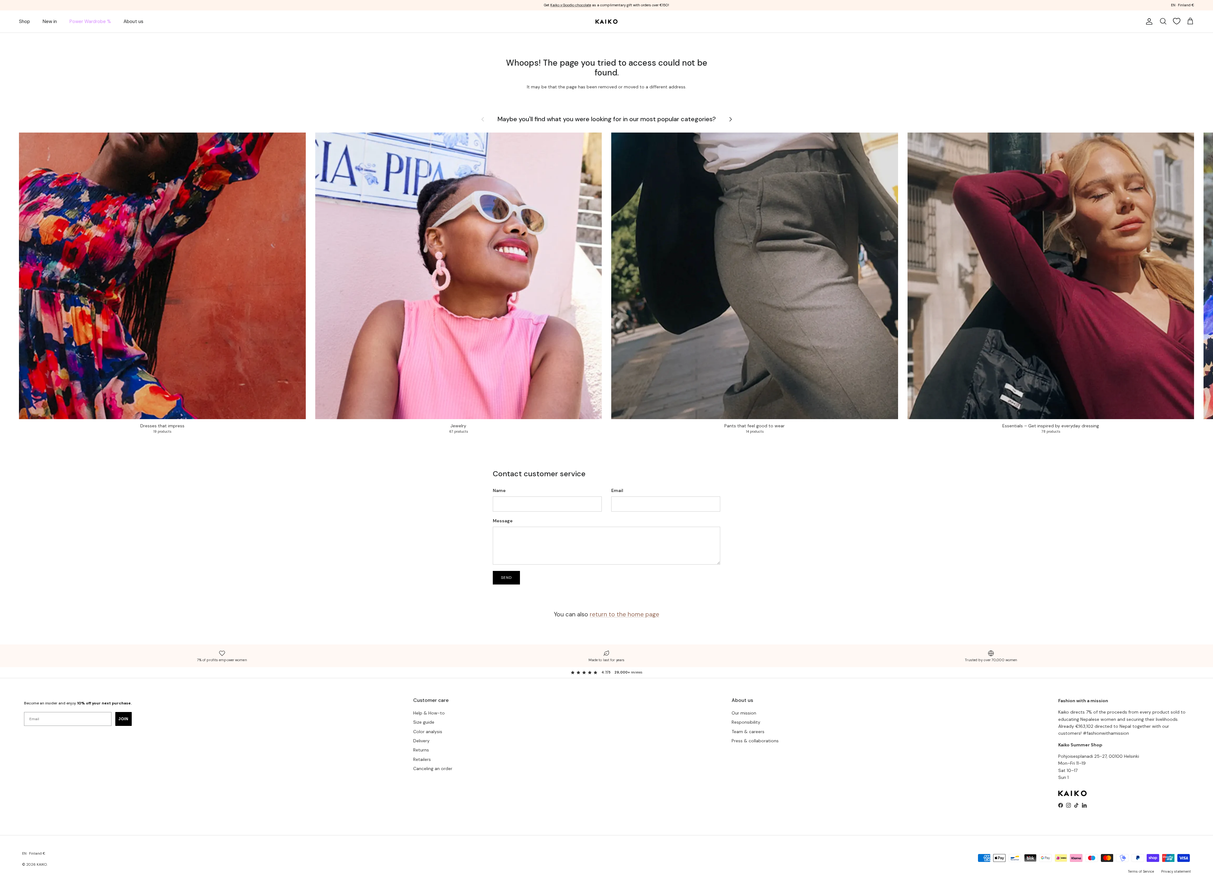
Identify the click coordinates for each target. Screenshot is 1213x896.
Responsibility (746, 722)
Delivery (421, 741)
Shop (24, 21)
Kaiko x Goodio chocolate (570, 5)
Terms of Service (1141, 871)
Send (506, 577)
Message (503, 521)
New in (50, 21)
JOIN (123, 719)
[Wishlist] (1176, 21)
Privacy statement (1176, 871)
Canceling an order (432, 768)
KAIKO (42, 864)
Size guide (423, 722)
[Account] (1148, 21)
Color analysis (427, 731)
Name (499, 490)
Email (617, 490)
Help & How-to (429, 713)
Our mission (744, 713)
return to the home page (624, 614)
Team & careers (748, 731)
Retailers (422, 759)
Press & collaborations (755, 741)
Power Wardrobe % (90, 21)
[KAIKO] (606, 21)
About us (133, 21)
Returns (421, 750)
